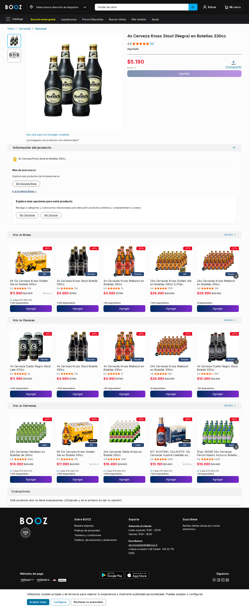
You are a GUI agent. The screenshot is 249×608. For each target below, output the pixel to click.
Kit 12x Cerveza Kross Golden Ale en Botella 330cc (29, 282)
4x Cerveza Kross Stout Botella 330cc (77, 282)
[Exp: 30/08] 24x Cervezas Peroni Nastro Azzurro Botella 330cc (216, 453)
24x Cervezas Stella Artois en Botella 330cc (122, 453)
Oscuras (41, 28)
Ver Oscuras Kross (26, 183)
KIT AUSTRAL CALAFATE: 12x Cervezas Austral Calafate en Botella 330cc (170, 453)
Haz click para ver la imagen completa (47, 134)
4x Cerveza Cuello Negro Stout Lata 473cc (30, 368)
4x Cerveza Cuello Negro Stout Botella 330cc (217, 368)
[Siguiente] (236, 276)
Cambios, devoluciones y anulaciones (95, 539)
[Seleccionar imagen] (14, 41)
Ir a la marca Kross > (24, 191)
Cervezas (25, 28)
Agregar (31, 308)
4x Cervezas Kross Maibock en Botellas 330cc (123, 282)
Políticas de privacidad (87, 530)
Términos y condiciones (87, 535)
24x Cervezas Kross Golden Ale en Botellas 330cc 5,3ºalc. (170, 282)
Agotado (184, 73)
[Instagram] (214, 579)
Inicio (10, 28)
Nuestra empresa (84, 525)
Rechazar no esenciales (88, 602)
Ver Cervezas (27, 215)
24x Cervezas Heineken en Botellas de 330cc (27, 453)
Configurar (60, 602)
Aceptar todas (38, 602)
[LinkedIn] (227, 579)
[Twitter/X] (222, 579)
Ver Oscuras (51, 215)
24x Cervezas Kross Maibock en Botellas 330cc (216, 282)
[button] (146, 7)
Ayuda (155, 19)
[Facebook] (218, 579)
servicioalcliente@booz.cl (143, 545)
